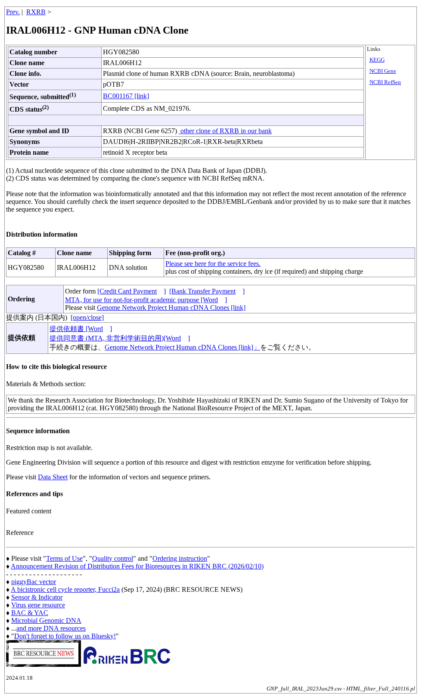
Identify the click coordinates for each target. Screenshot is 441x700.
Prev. (13, 12)
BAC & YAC (29, 612)
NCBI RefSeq (385, 82)
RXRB (36, 12)
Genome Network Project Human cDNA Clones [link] (171, 307)
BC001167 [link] (126, 96)
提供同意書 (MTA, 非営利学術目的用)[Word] (120, 338)
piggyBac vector (33, 581)
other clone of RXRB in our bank (225, 130)
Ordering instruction (179, 558)
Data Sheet (53, 477)
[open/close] (87, 317)
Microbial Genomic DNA (46, 620)
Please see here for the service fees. (213, 263)
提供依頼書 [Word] (81, 328)
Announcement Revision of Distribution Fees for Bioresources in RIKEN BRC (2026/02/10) (137, 566)
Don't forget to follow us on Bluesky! (65, 636)
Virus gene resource (38, 605)
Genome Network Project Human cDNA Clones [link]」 (182, 347)
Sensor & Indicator (36, 597)
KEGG (377, 60)
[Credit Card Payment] (131, 291)
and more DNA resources (51, 628)
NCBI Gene (383, 71)
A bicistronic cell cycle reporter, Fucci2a (65, 589)
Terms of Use (64, 558)
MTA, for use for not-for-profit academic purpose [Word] (146, 299)
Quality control (112, 558)
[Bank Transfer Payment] (207, 291)
